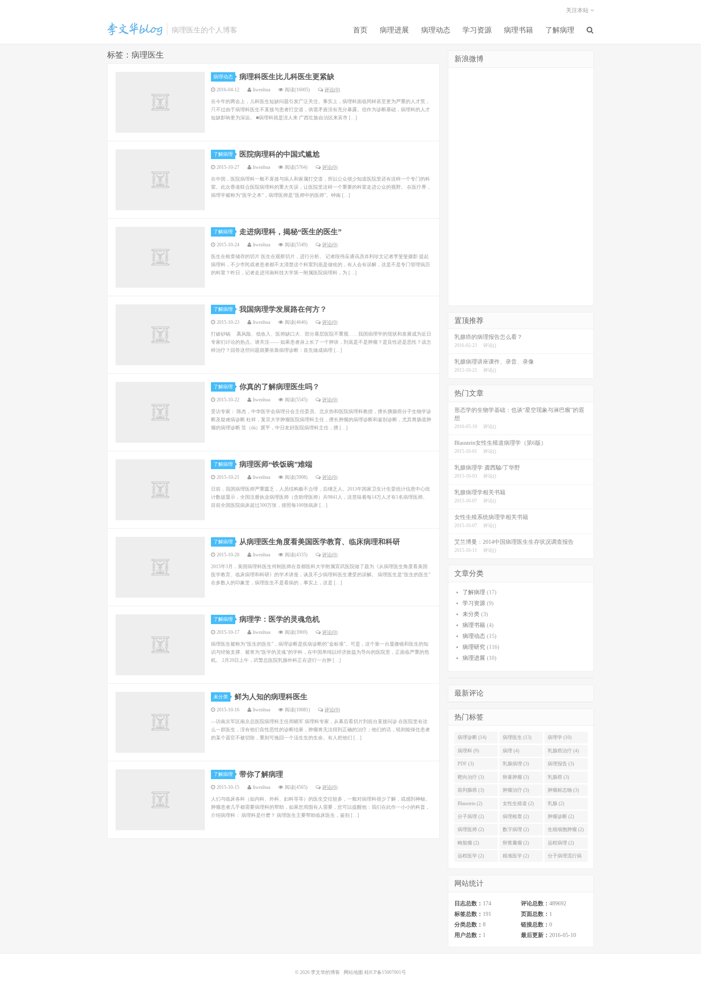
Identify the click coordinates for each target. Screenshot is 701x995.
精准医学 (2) (516, 856)
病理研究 (473, 647)
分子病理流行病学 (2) (565, 857)
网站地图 (353, 972)
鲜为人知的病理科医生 (270, 697)
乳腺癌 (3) (558, 777)
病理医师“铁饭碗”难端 (275, 464)
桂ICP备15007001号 (385, 972)
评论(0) (332, 90)
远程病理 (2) (561, 843)
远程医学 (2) (471, 856)
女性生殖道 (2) (518, 803)
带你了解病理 (261, 774)
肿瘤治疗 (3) (516, 790)
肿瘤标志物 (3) (563, 790)
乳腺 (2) (556, 803)
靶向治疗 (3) (471, 777)
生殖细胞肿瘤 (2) (566, 829)
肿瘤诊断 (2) (561, 816)
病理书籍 (518, 30)
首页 (360, 30)
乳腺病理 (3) (516, 764)
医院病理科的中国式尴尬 (279, 154)
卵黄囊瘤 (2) (516, 843)
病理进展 (394, 30)
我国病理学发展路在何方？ (283, 309)
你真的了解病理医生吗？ (279, 387)
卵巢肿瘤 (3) (516, 777)
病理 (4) (511, 751)
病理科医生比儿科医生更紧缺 (286, 77)
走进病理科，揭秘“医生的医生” (290, 232)
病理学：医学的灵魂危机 (279, 619)
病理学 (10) (560, 737)
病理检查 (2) (516, 816)
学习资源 (477, 30)
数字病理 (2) (516, 829)
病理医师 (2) (471, 829)
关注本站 (578, 10)
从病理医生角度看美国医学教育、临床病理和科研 (319, 542)
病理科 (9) (468, 751)
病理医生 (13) (517, 737)
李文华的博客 (135, 28)
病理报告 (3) (561, 764)
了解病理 (559, 30)
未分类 (220, 697)
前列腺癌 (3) (471, 790)
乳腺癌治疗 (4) (563, 751)
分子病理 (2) (471, 816)
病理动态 (435, 30)
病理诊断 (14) (472, 737)
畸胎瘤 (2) (468, 843)
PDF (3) (466, 764)
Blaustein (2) (470, 803)
